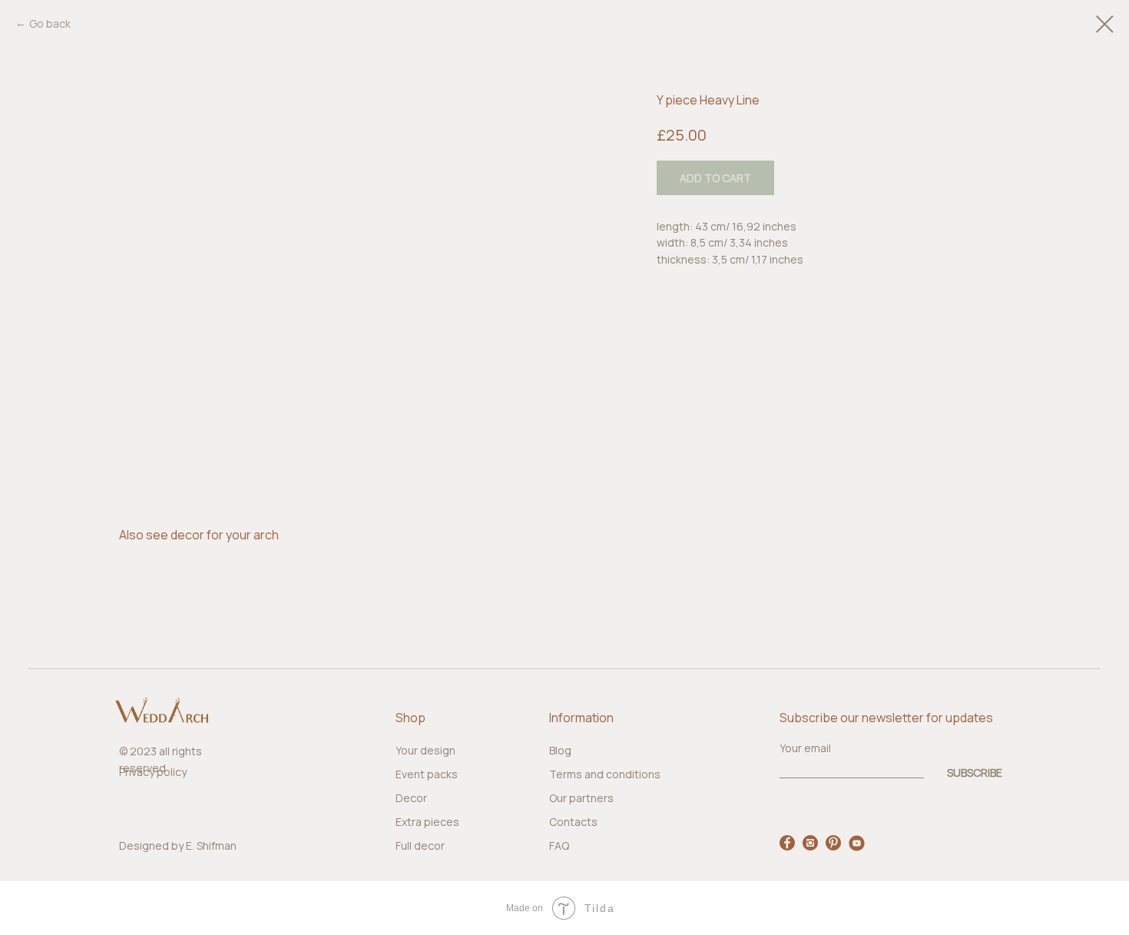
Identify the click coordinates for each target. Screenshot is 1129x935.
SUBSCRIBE (974, 771)
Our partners (581, 798)
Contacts (573, 821)
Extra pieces (427, 821)
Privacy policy (153, 771)
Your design (425, 750)
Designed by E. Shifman (178, 845)
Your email (805, 748)
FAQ (559, 845)
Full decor (420, 845)
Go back (50, 23)
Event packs (427, 774)
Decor (411, 798)
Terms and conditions (605, 774)
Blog (560, 750)
